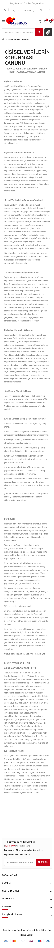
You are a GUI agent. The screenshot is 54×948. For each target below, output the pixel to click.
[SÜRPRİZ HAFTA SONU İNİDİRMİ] (48, 32)
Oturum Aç (29, 10)
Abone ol (43, 862)
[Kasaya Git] (49, 10)
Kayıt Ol (15, 10)
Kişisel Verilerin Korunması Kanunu (21, 39)
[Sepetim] (41, 10)
